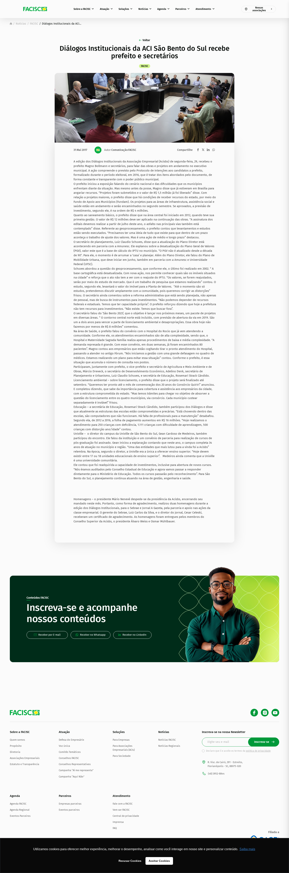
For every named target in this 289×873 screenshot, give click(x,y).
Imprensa (118, 822)
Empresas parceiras (70, 803)
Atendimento (203, 9)
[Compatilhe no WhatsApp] (213, 149)
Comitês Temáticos (70, 752)
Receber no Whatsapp (93, 634)
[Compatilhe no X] (203, 149)
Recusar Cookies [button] (130, 860)
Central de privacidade (126, 816)
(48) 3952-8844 (216, 773)
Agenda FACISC (18, 803)
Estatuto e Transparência (24, 764)
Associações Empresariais (25, 758)
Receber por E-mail (49, 634)
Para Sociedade (122, 756)
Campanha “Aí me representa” (76, 770)
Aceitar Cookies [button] (159, 860)
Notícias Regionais (169, 746)
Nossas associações (259, 9)
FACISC (34, 23)
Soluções (124, 9)
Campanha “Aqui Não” (71, 776)
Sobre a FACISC (82, 9)
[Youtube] (275, 712)
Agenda (161, 9)
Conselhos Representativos (75, 764)
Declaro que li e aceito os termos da (238, 750)
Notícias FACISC (167, 739)
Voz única (64, 746)
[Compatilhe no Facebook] (198, 149)
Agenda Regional (19, 809)
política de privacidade (258, 750)
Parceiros (180, 9)
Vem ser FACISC (121, 809)
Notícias (143, 9)
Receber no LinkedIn (134, 634)
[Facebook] (254, 712)
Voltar (146, 40)
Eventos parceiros (69, 809)
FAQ (115, 828)
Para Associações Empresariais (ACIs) (124, 747)
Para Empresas (121, 739)
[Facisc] (35, 9)
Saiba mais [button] (247, 849)
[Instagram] (265, 712)
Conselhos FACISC (69, 758)
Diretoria (15, 752)
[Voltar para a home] (11, 23)
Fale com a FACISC (123, 803)
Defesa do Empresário (71, 739)
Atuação (104, 9)
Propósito (16, 746)
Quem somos (17, 739)
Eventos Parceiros (20, 816)
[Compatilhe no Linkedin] (208, 149)
